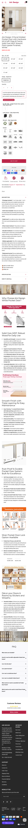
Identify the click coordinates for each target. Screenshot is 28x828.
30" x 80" (21, 59)
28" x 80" (13, 59)
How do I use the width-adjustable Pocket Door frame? (13, 658)
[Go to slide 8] (15, 32)
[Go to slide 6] (12, 32)
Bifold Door (18, 732)
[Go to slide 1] (5, 32)
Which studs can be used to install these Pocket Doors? (13, 690)
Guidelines (4, 784)
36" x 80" (13, 63)
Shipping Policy (5, 773)
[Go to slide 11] (19, 32)
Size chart (23, 55)
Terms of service (24, 809)
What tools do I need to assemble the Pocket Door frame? (13, 683)
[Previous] (2, 33)
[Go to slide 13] (22, 32)
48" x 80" (21, 63)
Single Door (6, 80)
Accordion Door (19, 749)
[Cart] (25, 2)
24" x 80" (5, 59)
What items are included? (8, 652)
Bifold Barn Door (19, 752)
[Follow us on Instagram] (7, 802)
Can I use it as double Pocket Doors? (11, 678)
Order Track (4, 770)
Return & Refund (6, 776)
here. (23, 96)
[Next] (25, 33)
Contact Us (4, 768)
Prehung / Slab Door (20, 741)
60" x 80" (13, 68)
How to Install (7, 279)
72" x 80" (5, 72)
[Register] (24, 796)
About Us (4, 765)
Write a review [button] (14, 712)
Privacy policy (19, 809)
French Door (18, 746)
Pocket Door (18, 738)
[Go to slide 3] (8, 32)
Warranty (4, 781)
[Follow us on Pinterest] (10, 802)
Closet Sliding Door (20, 735)
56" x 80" (5, 68)
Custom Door (19, 755)
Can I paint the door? (7, 668)
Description (6, 197)
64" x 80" (21, 68)
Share (3, 191)
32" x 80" (5, 63)
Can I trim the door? (7, 664)
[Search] (5, 2)
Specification (6, 274)
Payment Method (6, 779)
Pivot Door (18, 743)
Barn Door (18, 730)
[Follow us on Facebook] (3, 802)
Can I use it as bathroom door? (9, 673)
